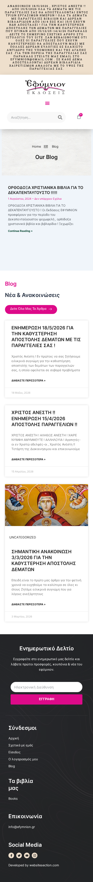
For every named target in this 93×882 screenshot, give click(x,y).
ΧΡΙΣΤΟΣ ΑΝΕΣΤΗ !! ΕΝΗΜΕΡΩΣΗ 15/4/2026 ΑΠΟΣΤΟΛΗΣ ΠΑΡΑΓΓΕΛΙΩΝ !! (44, 418)
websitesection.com (44, 865)
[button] (47, 103)
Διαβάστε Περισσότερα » (28, 380)
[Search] (60, 117)
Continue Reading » (20, 231)
